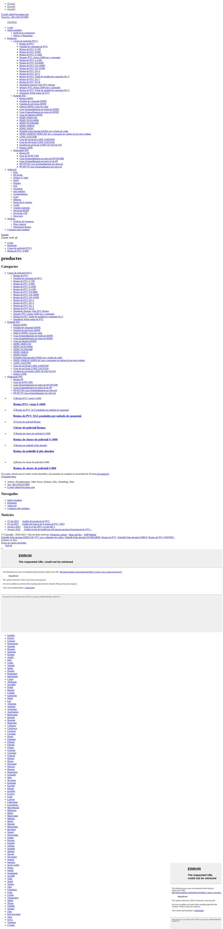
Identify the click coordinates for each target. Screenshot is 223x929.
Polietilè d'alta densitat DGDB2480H (82, 537)
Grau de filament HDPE (31, 115)
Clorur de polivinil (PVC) (25, 41)
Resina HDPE (26, 98)
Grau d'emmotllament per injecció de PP (38, 161)
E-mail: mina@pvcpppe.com (15, 14)
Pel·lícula (17, 175)
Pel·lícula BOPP (21, 210)
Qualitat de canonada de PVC (33, 46)
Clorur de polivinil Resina (29, 427)
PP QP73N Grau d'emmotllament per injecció (41, 164)
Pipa (15, 172)
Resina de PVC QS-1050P (32, 68)
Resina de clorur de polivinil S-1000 (35, 439)
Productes (12, 38)
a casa (10, 27)
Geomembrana (20, 194)
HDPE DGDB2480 (29, 123)
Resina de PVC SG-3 (29, 71)
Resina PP (24, 153)
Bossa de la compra (22, 202)
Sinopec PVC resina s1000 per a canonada (39, 57)
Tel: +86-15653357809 (18, 484)
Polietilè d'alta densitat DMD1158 (17, 537)
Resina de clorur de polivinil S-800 (34, 468)
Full (15, 186)
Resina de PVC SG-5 (29, 74)
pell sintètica (19, 191)
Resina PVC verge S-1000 (29, 404)
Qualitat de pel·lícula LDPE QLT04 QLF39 (40, 145)
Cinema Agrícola (21, 207)
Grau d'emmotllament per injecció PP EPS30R (41, 158)
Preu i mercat (19, 224)
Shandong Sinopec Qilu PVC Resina (37, 85)
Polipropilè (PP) (21, 150)
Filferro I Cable (20, 177)
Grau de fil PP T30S (29, 156)
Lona (15, 197)
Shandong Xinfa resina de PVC (34, 93)
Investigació (103, 474)
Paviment (17, 188)
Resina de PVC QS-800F (31, 63)
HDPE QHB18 (26, 125)
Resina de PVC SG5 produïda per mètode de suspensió (47, 416)
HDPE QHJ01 (26, 128)
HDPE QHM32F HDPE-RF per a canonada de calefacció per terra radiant (55, 134)
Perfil (16, 180)
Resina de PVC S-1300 (30, 60)
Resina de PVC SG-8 (29, 82)
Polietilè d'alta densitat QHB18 (132, 537)
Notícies (11, 218)
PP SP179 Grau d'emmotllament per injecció (40, 166)
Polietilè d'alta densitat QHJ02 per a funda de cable (43, 131)
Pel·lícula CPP (20, 213)
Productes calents (58, 534)
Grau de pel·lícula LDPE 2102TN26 (37, 142)
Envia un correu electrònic (13, 543)
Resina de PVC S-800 (30, 52)
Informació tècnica (22, 227)
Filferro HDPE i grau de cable (33, 106)
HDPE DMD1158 (28, 117)
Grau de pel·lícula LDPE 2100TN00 (37, 139)
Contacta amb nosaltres (18, 229)
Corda (16, 205)
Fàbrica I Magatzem (22, 35)
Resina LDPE (26, 147)
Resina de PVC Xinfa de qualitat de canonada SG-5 (44, 76)
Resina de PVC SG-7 (29, 79)
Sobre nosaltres (14, 30)
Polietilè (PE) (19, 95)
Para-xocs (18, 216)
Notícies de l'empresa (23, 221)
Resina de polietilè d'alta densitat (33, 451)
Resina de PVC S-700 (30, 49)
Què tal (8, 545)
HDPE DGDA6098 (29, 120)
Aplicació (12, 169)
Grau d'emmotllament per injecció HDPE (39, 112)
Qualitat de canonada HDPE (33, 101)
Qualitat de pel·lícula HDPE (32, 104)
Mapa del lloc (75, 534)
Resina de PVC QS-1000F (32, 65)
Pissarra (17, 183)
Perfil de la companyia (24, 33)
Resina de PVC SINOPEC (161, 537)
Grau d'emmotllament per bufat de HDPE (39, 109)
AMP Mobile (90, 534)
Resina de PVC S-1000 (30, 54)
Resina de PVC (26, 44)
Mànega (17, 199)
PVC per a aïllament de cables (49, 537)
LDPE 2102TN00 (28, 136)
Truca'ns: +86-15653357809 (14, 17)
